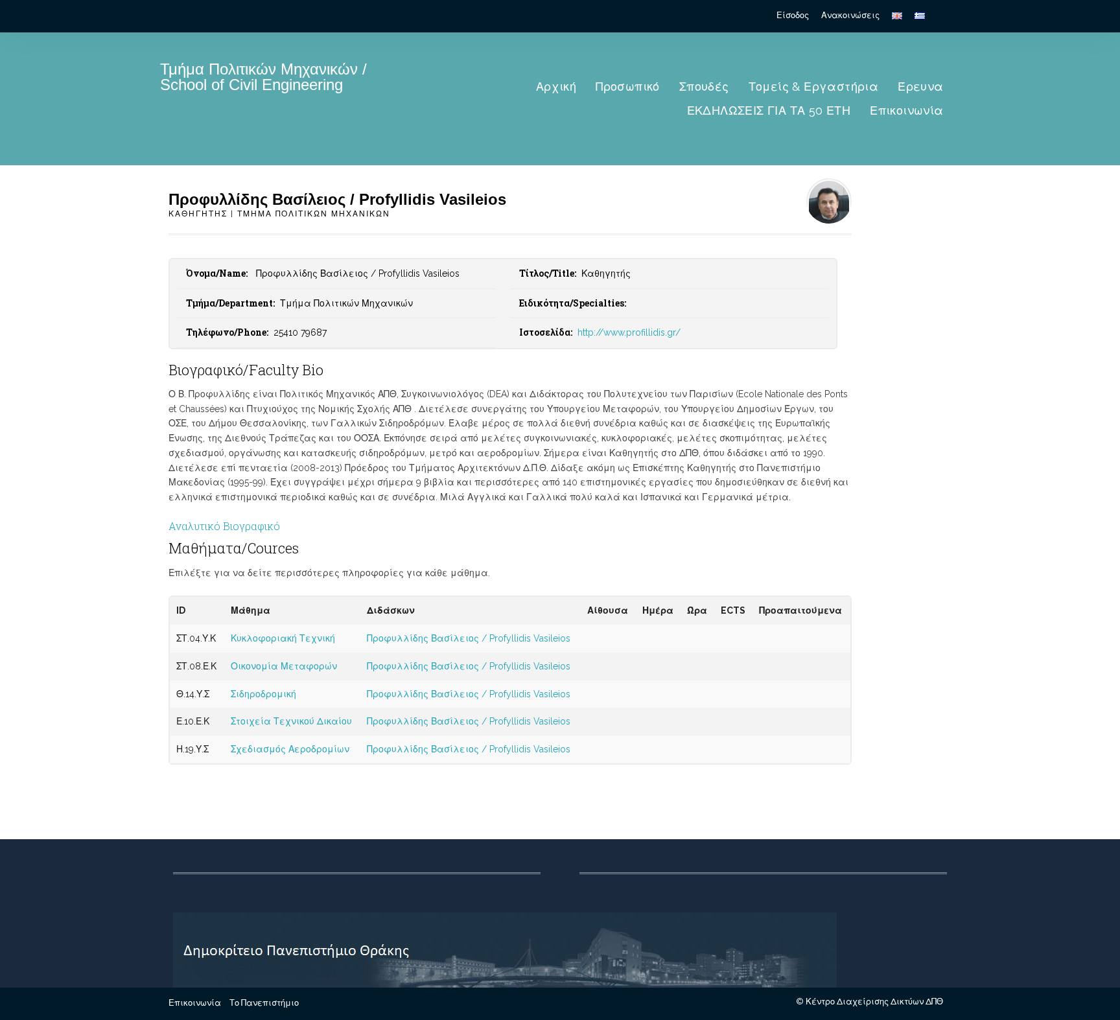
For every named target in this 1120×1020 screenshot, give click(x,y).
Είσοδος (792, 15)
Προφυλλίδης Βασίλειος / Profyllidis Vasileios (468, 638)
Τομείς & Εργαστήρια (814, 86)
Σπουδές (704, 86)
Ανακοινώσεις (850, 15)
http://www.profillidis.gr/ (629, 332)
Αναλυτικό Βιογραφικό (224, 526)
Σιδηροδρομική (263, 694)
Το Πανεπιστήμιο (264, 1003)
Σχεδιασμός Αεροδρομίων (290, 749)
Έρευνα (920, 86)
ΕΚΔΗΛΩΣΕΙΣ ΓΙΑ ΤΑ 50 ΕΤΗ (769, 110)
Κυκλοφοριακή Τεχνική (283, 638)
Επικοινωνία (906, 110)
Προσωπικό (628, 86)
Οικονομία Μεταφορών (284, 666)
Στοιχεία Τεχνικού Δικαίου (291, 721)
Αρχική (556, 86)
